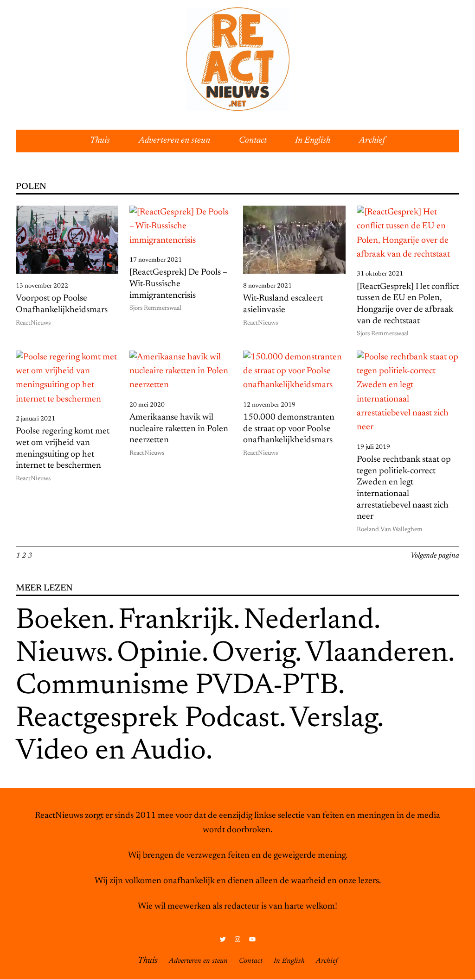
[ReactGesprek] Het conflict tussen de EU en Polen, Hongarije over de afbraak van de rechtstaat (408, 304)
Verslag (333, 719)
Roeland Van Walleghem (390, 530)
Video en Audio (111, 751)
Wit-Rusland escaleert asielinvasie (283, 304)
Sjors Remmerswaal (155, 308)
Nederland (309, 621)
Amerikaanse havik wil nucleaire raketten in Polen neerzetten (178, 429)
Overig (253, 654)
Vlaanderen (376, 654)
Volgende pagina (435, 555)
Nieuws (61, 654)
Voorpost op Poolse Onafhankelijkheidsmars (62, 304)
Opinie (159, 654)
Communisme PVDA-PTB (177, 686)
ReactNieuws (33, 323)
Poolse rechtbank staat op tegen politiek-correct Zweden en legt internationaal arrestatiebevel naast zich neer (404, 488)
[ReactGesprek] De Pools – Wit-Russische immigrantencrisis (178, 284)
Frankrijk (175, 621)
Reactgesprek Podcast (147, 719)
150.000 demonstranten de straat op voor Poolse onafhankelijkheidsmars (288, 429)
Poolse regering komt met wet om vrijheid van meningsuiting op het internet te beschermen (62, 448)
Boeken (62, 621)
